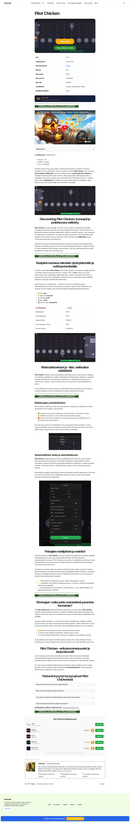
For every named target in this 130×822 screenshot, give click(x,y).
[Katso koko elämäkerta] (71, 771)
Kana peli (7, 3)
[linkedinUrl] (93, 775)
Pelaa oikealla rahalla (65, 48)
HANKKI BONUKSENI (76, 818)
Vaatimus (99, 724)
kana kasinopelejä (15, 802)
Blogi (49, 804)
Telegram (72, 804)
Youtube (79, 804)
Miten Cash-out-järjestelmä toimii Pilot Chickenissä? (50, 691)
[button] (124, 3)
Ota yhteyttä (56, 804)
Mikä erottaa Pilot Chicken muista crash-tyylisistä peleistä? (52, 684)
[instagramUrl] (49, 775)
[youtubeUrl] (71, 775)
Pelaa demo (65, 41)
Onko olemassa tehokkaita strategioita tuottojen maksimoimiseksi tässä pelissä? (58, 697)
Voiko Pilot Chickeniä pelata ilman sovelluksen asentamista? (52, 703)
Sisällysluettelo (40, 149)
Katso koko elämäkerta (64, 771)
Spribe (68, 66)
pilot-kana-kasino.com (70, 707)
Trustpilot (64, 804)
